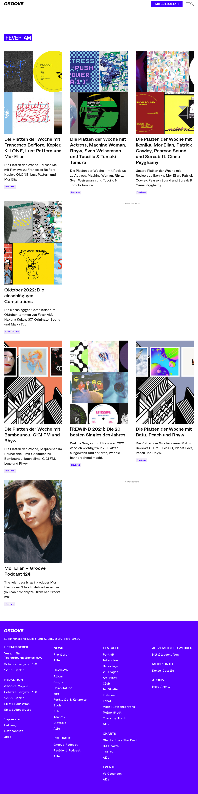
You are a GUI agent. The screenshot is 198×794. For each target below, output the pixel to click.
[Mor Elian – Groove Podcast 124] (33, 521)
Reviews (10, 186)
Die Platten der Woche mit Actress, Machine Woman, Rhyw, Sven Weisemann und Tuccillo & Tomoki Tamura (98, 151)
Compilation (12, 331)
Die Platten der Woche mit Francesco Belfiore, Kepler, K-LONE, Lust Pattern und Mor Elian (33, 148)
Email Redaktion (17, 704)
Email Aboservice (17, 710)
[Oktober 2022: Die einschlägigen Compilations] (33, 243)
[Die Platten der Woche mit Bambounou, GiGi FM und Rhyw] (33, 382)
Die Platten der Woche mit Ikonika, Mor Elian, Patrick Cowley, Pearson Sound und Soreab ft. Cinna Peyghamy (164, 151)
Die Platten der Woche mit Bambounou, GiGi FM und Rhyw (32, 435)
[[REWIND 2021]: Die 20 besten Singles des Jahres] (99, 382)
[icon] (190, 4)
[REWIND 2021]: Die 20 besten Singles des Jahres (97, 432)
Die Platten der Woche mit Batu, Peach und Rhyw (164, 432)
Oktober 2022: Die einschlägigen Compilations (24, 296)
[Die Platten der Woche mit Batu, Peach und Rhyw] (165, 382)
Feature (9, 604)
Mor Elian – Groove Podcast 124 (24, 571)
